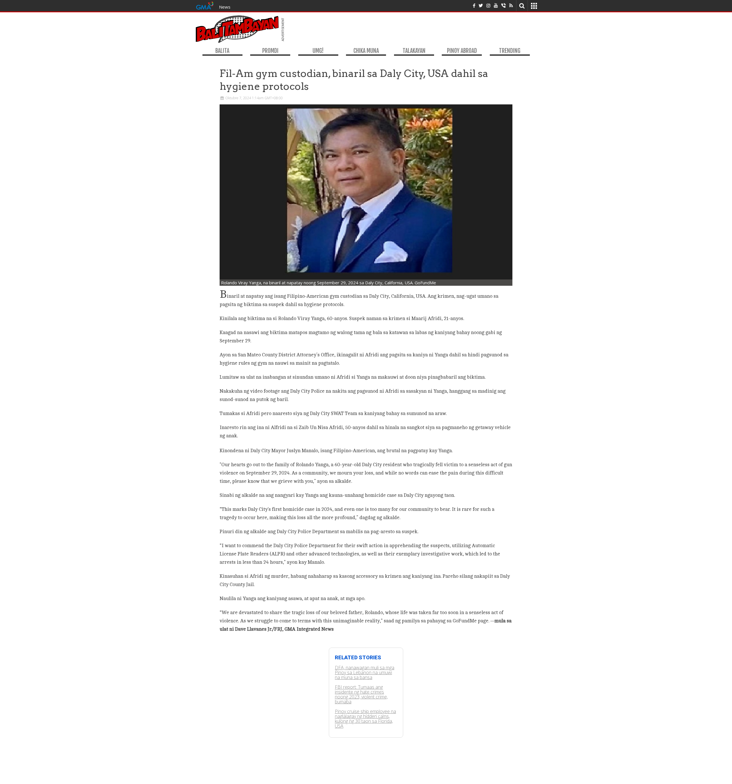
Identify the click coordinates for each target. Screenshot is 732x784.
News (224, 7)
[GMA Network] (204, 5)
